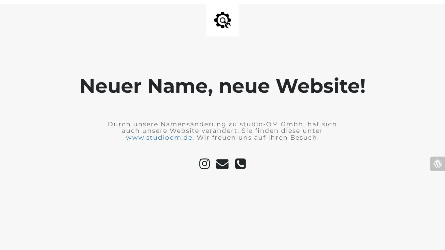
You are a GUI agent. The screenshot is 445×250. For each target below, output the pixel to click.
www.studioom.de (159, 137)
